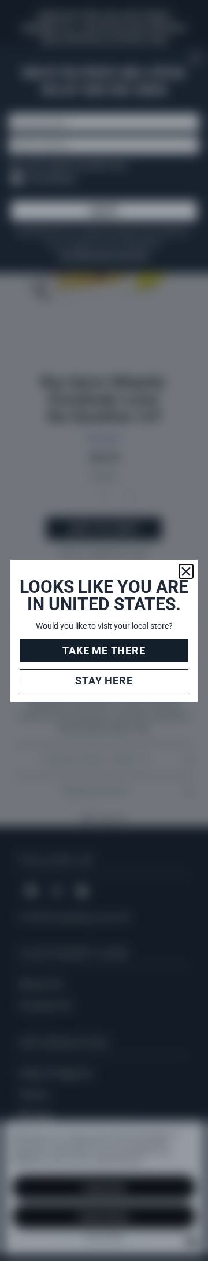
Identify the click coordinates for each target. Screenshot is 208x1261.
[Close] (186, 571)
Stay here (103, 681)
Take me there (103, 650)
